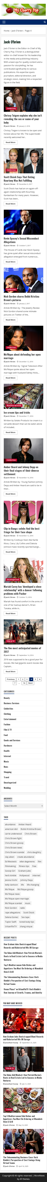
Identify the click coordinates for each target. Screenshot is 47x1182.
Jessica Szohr (11, 880)
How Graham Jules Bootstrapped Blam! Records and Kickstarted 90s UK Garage (23, 1038)
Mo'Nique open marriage (17, 898)
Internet (7, 756)
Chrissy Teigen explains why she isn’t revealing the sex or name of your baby (23, 99)
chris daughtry (34, 852)
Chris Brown (30, 833)
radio (22, 908)
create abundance (25, 857)
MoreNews (39, 1175)
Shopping (8, 772)
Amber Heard (25, 824)
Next (30, 683)
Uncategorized (13, 580)
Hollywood (24, 875)
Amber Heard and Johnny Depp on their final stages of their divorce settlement (23, 450)
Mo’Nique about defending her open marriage (23, 338)
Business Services (14, 405)
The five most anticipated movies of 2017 (23, 631)
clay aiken (9, 857)
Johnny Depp (26, 880)
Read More (11, 143)
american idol (11, 829)
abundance (10, 824)
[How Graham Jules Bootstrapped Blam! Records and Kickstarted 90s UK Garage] (23, 1020)
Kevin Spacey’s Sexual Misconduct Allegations (23, 222)
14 (24, 683)
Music (6, 761)
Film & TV (10, 641)
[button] (4, 22)
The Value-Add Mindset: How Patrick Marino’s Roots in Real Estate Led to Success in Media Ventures (23, 956)
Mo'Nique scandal (13, 903)
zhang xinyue (26, 926)
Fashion (7, 724)
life (22, 884)
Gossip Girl (10, 870)
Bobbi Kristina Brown (31, 829)
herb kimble (10, 875)
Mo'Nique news (12, 894)
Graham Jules (24, 870)
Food (6, 735)
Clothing (7, 713)
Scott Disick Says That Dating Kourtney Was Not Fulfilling (23, 160)
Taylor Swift (10, 921)
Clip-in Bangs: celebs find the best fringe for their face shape (23, 512)
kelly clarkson (11, 884)
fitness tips (24, 866)
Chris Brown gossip (14, 843)
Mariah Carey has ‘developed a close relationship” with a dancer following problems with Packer (23, 570)
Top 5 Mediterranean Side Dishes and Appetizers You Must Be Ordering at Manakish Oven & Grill (23, 968)
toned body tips (26, 921)
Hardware (8, 745)
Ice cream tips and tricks (23, 396)
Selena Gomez (11, 917)
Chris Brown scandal (14, 852)
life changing (33, 884)
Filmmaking (10, 866)
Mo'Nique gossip (25, 889)
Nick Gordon (11, 908)
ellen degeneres (27, 861)
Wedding (7, 787)
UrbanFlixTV (11, 926)
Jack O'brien (10, 126)
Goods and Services (12, 740)
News (6, 766)
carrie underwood (13, 833)
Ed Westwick (11, 861)
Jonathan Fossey (11, 1043)
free (34, 866)
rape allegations (12, 912)
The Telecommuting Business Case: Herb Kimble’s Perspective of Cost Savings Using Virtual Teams (22, 980)
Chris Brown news (13, 847)
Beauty (10, 522)
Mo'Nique (9, 889)
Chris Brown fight (13, 838)
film (39, 861)
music (27, 903)
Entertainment (10, 719)
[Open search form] (45, 22)
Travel (6, 777)
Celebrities (11, 108)
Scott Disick (28, 912)
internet (36, 875)
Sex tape (25, 917)
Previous (11, 679)
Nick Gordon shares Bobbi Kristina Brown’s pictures (23, 280)
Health (6, 750)
